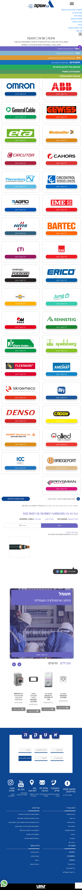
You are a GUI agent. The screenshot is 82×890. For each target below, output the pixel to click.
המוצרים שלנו (77, 9)
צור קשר (79, 30)
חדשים (53, 663)
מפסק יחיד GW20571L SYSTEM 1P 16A (48, 697)
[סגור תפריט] (80, 34)
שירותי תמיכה (77, 21)
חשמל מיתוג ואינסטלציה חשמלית (28, 814)
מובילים (65, 663)
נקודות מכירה (77, 12)
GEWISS (72, 860)
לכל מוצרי (42, 654)
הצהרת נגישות (34, 864)
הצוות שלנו (78, 15)
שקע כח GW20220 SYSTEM (63, 696)
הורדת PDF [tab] (22, 525)
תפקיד (44, 758)
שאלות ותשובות (76, 18)
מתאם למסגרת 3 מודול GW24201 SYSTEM (33, 698)
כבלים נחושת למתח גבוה (60, 506)
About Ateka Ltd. (75, 27)
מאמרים (72, 838)
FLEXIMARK (71, 856)
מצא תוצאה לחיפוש (16, 498)
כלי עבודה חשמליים (69, 872)
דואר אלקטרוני (41, 750)
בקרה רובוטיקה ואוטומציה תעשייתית (28, 818)
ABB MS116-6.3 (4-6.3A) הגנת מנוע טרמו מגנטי (18, 697)
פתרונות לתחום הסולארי (31, 838)
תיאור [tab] (59, 525)
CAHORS (72, 852)
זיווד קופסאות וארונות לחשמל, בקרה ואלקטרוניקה (23, 822)
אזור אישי (71, 842)
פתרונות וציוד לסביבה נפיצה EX (29, 830)
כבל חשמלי (71, 864)
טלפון (28, 750)
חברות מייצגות (66, 9)
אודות (80, 24)
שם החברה (58, 758)
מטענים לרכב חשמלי (32, 834)
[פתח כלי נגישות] (79, 46)
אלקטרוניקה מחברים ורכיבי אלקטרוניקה (27, 826)
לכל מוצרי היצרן (61, 94)
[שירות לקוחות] (4, 883)
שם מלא (59, 750)
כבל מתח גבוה (70, 868)
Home (76, 506)
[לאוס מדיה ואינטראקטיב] (41, 887)
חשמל (71, 506)
